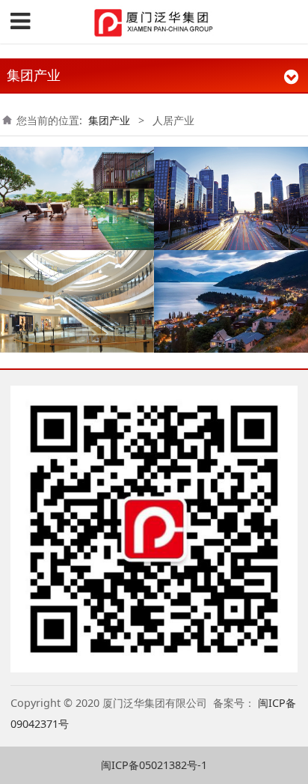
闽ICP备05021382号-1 (154, 765)
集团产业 (109, 120)
